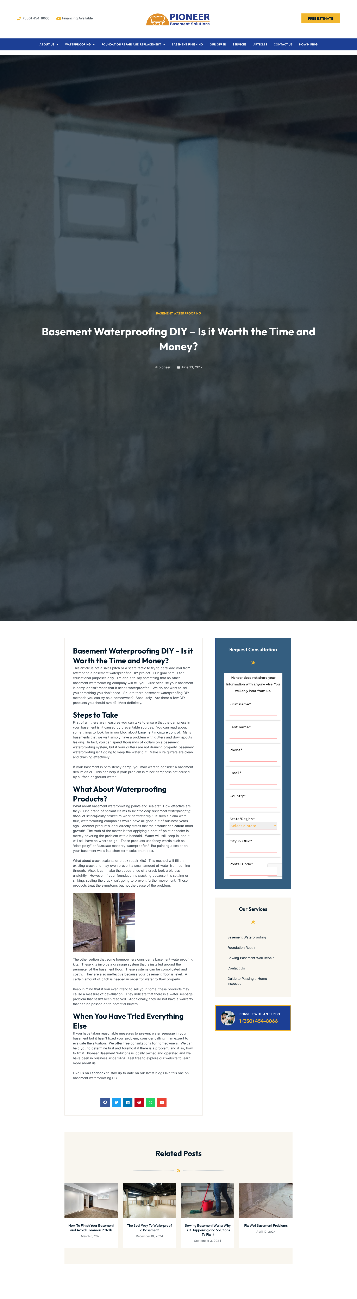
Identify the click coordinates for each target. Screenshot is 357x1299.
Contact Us (283, 44)
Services (239, 44)
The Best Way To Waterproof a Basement (149, 1227)
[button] (105, 1102)
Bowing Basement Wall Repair (250, 958)
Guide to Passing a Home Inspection (247, 981)
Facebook (97, 1073)
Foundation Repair (241, 947)
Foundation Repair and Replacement (131, 44)
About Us (46, 44)
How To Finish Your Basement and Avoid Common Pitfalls (91, 1227)
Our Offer (218, 44)
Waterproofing (78, 44)
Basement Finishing (187, 44)
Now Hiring (308, 44)
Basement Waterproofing (178, 313)
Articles (260, 44)
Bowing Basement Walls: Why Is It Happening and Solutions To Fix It (208, 1230)
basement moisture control (159, 732)
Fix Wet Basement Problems (266, 1225)
